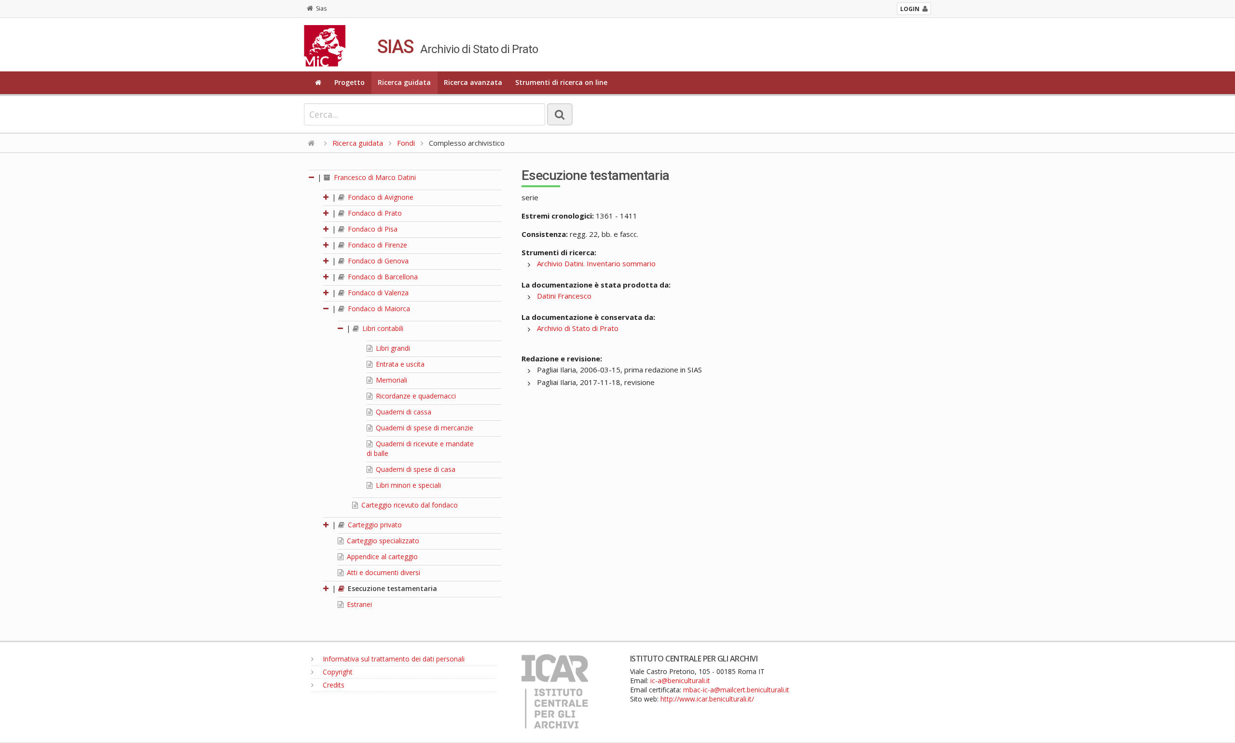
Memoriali (390, 380)
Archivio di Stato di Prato (577, 328)
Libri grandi (392, 348)
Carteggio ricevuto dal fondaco (408, 504)
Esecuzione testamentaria (391, 588)
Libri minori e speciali (407, 485)
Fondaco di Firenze (376, 244)
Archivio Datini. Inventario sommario (596, 263)
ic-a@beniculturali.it (680, 680)
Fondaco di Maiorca (378, 308)
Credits (332, 684)
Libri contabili (381, 328)
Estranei (358, 604)
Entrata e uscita (399, 364)
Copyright (337, 671)
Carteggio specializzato (382, 540)
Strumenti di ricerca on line (561, 82)
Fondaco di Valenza (377, 292)
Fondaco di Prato (374, 213)
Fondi (406, 143)
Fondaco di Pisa (372, 229)
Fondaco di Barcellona (382, 276)
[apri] (326, 197)
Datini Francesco (564, 296)
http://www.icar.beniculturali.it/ (707, 698)
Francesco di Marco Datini (374, 177)
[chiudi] (326, 308)
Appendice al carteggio (381, 556)
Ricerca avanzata (473, 82)
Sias (321, 8)
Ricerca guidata (404, 82)
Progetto (349, 82)
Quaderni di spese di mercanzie (423, 427)
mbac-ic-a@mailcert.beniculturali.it (736, 689)
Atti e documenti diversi (382, 572)
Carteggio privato (374, 524)
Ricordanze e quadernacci (415, 395)
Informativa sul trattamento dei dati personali (393, 658)
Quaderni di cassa (402, 411)
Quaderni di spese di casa (414, 469)
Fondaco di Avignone (379, 197)
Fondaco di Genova (377, 260)
